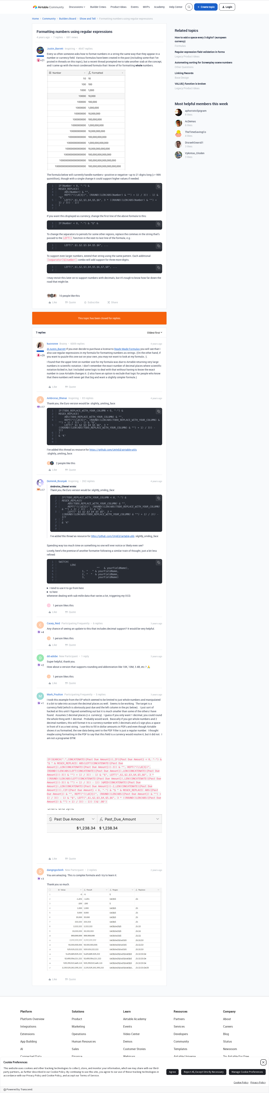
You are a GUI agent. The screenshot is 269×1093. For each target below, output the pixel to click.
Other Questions (184, 67)
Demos (127, 1041)
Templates (180, 1049)
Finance (77, 1056)
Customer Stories (134, 1049)
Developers (181, 1034)
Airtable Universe (185, 1056)
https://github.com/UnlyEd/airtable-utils (113, 449)
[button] (206, 7)
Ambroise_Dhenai (57, 398)
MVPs (146, 7)
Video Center (131, 1034)
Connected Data (31, 1056)
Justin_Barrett (55, 48)
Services (179, 1026)
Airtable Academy (134, 1019)
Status (227, 1041)
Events (135, 7)
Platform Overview (32, 1019)
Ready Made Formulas (127, 349)
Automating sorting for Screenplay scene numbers (203, 62)
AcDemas (190, 121)
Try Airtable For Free (236, 1056)
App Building (28, 1041)
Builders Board (67, 18)
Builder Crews (98, 7)
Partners (179, 1019)
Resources (180, 1011)
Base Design (182, 77)
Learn (127, 1011)
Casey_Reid (53, 623)
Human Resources (84, 1041)
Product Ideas (118, 7)
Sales (75, 1049)
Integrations (28, 1026)
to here (53, 592)
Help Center (175, 7)
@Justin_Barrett (56, 349)
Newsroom (230, 1049)
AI (21, 1049)
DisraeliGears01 (194, 142)
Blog (226, 1034)
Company (229, 1011)
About (227, 1019)
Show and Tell (88, 18)
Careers (228, 1026)
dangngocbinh (55, 870)
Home (35, 18)
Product (77, 1019)
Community (49, 18)
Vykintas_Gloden (194, 153)
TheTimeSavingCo (195, 132)
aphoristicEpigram (195, 110)
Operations (79, 1034)
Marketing (78, 1026)
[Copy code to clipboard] (158, 186)
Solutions (78, 1011)
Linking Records (184, 73)
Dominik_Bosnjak (57, 481)
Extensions (27, 1034)
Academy (159, 7)
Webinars (129, 1056)
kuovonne (52, 343)
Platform (26, 1011)
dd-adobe (52, 656)
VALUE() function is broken (190, 83)
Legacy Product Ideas (187, 56)
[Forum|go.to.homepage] (48, 7)
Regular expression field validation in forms (200, 52)
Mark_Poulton (55, 694)
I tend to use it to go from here (67, 588)
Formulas (180, 46)
